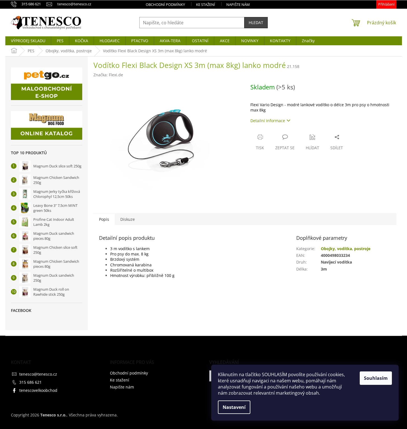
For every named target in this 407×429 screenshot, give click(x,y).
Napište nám (238, 4)
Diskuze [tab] (127, 219)
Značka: (108, 74)
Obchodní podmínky (165, 4)
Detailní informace (267, 120)
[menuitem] (28, 40)
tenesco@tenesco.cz (38, 374)
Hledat (256, 22)
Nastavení (234, 407)
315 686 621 (30, 382)
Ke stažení (205, 4)
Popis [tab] (104, 219)
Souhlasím (376, 378)
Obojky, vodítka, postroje (345, 248)
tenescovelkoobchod (38, 390)
